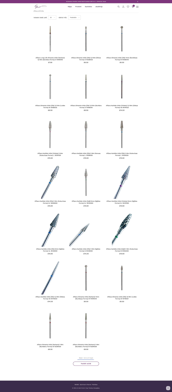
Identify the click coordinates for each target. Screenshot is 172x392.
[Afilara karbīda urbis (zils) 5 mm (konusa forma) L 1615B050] (86, 134)
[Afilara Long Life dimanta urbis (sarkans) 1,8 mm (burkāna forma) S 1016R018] (50, 38)
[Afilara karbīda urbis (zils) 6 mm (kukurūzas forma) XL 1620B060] (50, 182)
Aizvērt (137, 1)
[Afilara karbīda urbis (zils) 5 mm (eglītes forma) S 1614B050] (86, 230)
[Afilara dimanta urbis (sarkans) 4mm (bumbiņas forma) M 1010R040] (86, 277)
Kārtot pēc (63, 17)
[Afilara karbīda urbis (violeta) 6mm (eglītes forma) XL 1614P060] (121, 182)
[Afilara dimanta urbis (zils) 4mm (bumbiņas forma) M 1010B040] (121, 38)
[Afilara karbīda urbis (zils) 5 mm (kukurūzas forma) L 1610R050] (121, 134)
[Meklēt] (118, 6)
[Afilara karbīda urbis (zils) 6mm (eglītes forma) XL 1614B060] (50, 230)
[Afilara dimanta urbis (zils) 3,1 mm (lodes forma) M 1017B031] (121, 277)
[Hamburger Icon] (137, 7)
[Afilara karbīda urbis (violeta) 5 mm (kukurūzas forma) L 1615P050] (50, 134)
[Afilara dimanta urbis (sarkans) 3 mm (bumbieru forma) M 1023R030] (50, 325)
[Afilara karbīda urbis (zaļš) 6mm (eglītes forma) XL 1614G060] (86, 182)
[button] (52, 18)
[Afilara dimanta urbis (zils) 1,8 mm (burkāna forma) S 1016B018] (86, 86)
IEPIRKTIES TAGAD (101, 1)
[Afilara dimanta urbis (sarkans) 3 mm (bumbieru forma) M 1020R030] (86, 325)
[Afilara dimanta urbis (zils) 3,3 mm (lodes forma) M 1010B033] (50, 86)
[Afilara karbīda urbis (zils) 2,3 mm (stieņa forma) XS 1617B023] (50, 277)
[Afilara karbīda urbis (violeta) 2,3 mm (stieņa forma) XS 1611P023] (121, 86)
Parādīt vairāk (86, 363)
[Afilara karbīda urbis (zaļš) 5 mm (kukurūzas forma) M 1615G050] (121, 230)
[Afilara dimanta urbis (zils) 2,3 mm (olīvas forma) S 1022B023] (86, 38)
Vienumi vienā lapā (40, 17)
